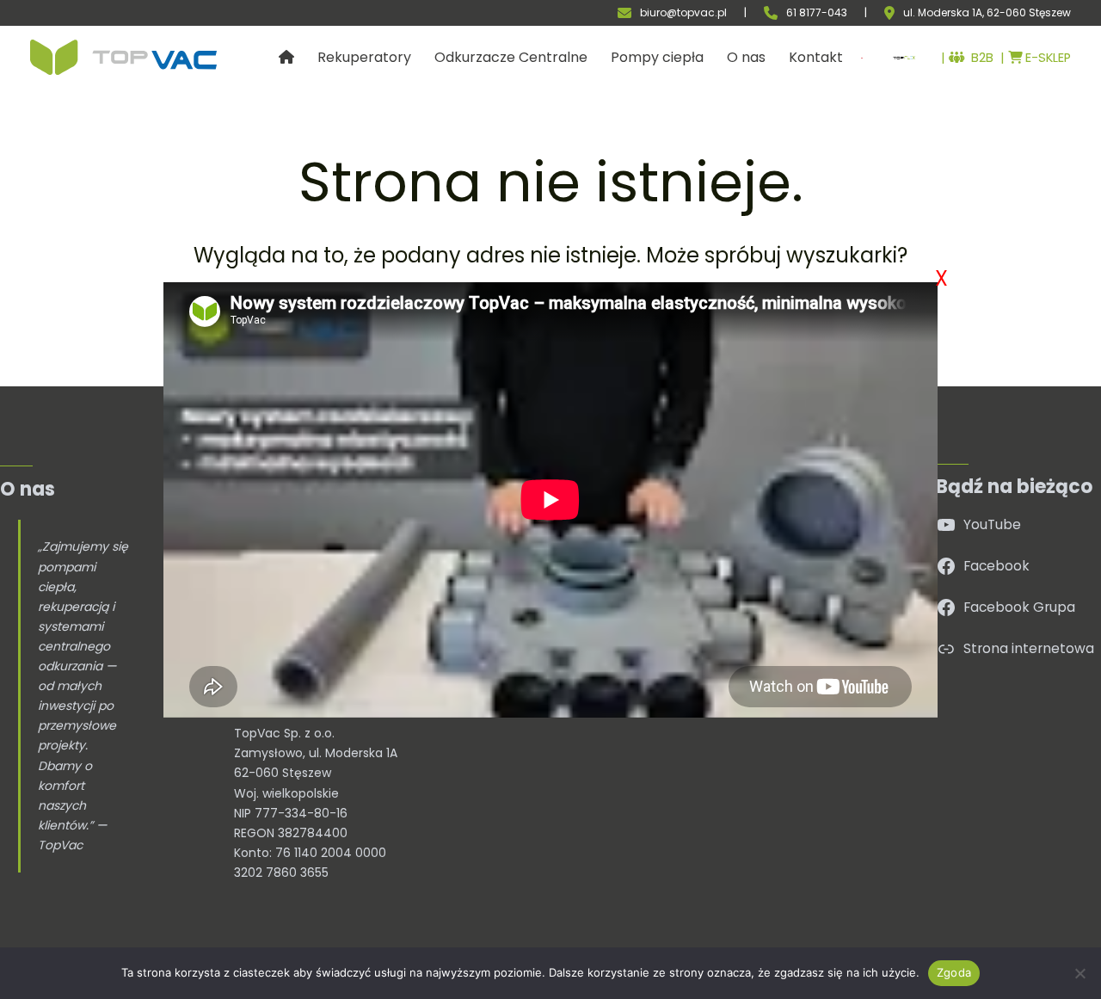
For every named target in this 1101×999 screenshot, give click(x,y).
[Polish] (857, 58)
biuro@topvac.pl (683, 12)
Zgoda (954, 972)
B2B (978, 57)
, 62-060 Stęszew (1026, 13)
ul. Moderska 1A (942, 13)
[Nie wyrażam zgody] (1079, 973)
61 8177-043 (816, 12)
